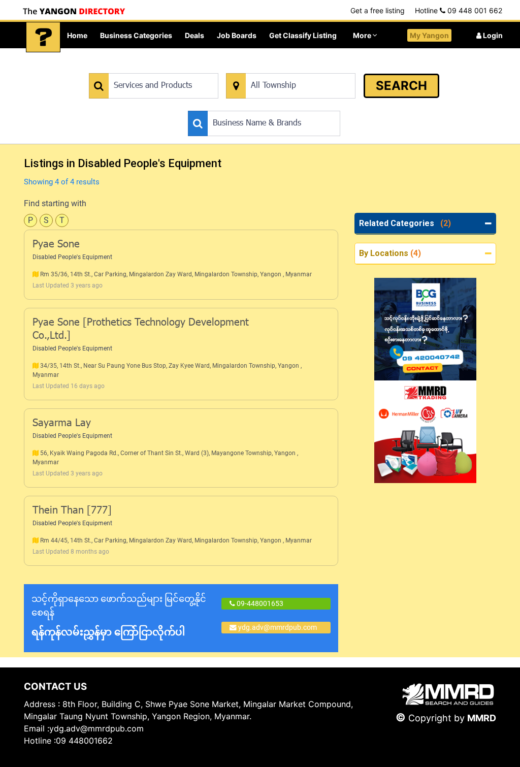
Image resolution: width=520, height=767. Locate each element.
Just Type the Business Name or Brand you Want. (264, 105)
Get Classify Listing (303, 35)
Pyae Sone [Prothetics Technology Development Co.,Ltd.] (140, 329)
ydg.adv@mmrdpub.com (277, 627)
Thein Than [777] (72, 511)
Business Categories (136, 35)
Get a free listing (377, 10)
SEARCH (401, 85)
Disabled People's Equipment (72, 257)
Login (492, 35)
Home (77, 35)
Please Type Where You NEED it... (278, 68)
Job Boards (236, 35)
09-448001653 (259, 603)
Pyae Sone (56, 244)
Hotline (458, 10)
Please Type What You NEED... (136, 68)
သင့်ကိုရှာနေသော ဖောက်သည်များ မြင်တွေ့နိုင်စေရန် (118, 615)
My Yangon (429, 35)
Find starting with (55, 203)
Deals (194, 35)
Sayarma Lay (61, 423)
